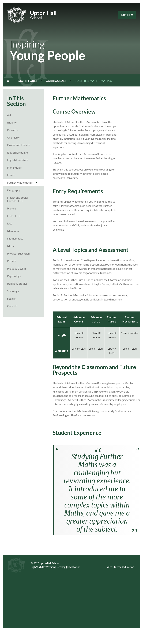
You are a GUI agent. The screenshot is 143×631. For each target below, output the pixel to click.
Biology (12, 122)
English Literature (17, 160)
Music (11, 246)
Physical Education (18, 253)
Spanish (11, 298)
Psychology (14, 276)
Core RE (12, 306)
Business (12, 130)
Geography (14, 190)
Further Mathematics (20, 182)
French (11, 175)
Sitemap (61, 566)
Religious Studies (17, 283)
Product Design (16, 268)
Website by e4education (120, 566)
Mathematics (15, 238)
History (11, 208)
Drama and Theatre (18, 145)
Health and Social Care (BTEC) (17, 199)
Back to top (73, 566)
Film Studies (14, 167)
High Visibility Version (43, 566)
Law (9, 223)
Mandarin (13, 231)
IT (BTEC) (13, 215)
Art (9, 115)
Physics (11, 261)
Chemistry (13, 137)
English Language (17, 152)
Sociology (13, 291)
